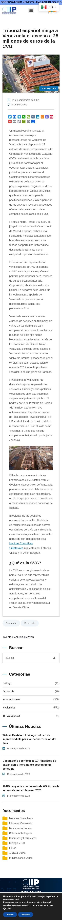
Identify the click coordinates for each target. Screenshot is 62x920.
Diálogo (6, 683)
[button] (31, 10)
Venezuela (29, 623)
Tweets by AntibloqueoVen (18, 637)
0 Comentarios (19, 104)
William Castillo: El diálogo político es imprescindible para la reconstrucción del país (29, 739)
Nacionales (8, 707)
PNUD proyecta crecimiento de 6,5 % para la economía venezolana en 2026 (30, 788)
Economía (11, 623)
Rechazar (25, 914)
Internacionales (11, 699)
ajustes (7, 908)
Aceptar (10, 914)
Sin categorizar (11, 715)
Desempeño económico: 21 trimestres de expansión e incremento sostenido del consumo (29, 764)
